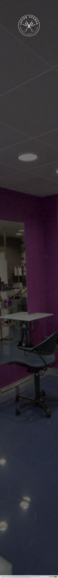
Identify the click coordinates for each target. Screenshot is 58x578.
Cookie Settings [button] (51, 576)
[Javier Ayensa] (29, 36)
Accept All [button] (55, 576)
